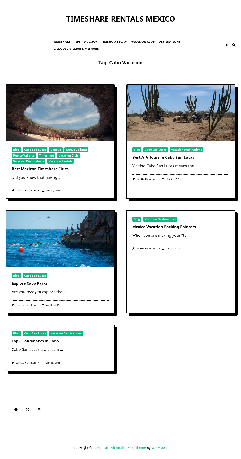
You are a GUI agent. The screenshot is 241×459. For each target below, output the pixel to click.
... (62, 177)
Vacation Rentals (60, 161)
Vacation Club (143, 41)
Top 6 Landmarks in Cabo (35, 341)
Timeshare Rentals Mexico (120, 19)
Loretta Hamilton (26, 190)
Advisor (90, 41)
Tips (77, 41)
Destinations (169, 41)
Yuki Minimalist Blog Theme (124, 447)
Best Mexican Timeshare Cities (40, 168)
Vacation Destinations (28, 161)
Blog (16, 150)
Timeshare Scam (114, 41)
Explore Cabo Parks (30, 283)
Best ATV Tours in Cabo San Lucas (163, 157)
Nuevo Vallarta (76, 150)
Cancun (56, 150)
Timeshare (61, 41)
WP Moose (160, 447)
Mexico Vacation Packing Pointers (164, 226)
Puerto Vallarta (23, 156)
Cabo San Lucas (35, 150)
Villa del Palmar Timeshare (76, 48)
